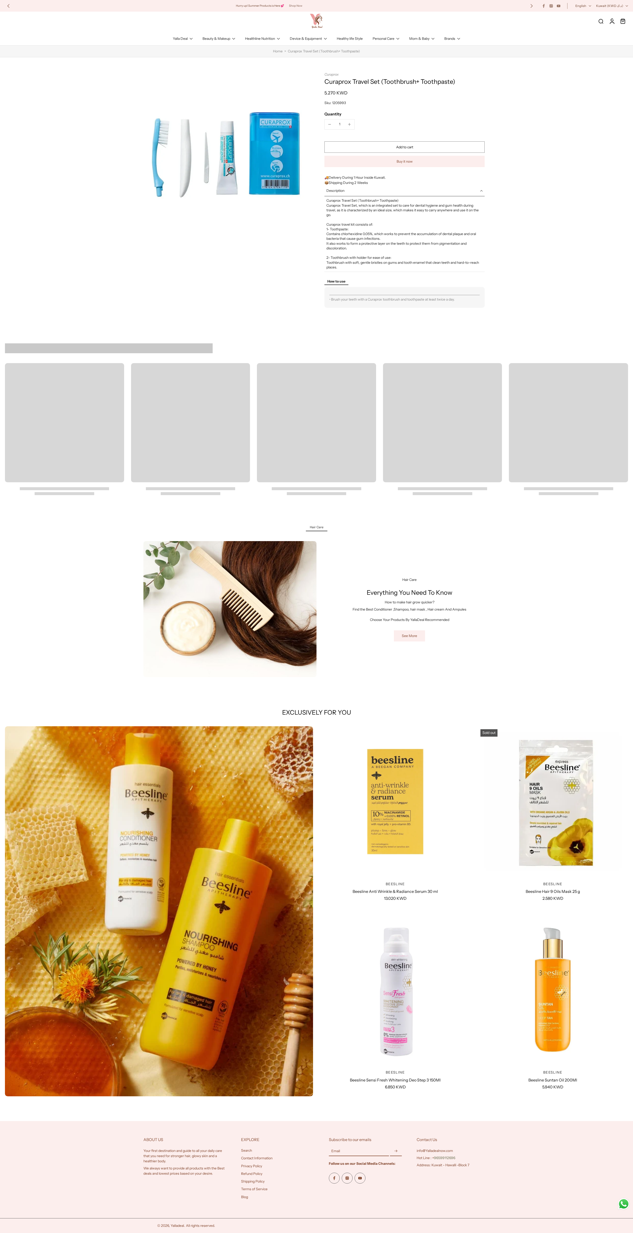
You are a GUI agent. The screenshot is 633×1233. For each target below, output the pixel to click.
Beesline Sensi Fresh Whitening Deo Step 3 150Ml (395, 1080)
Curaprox (331, 74)
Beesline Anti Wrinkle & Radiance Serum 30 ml (395, 891)
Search (246, 1150)
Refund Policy (251, 1173)
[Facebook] (543, 6)
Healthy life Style (350, 38)
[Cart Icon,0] (622, 21)
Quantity (332, 113)
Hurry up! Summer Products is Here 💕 (260, 5)
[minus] (330, 124)
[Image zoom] (226, 154)
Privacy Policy (251, 1166)
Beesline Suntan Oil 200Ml (552, 1080)
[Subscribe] (396, 1151)
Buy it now (405, 161)
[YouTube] (558, 6)
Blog (244, 1197)
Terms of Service (254, 1189)
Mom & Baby (419, 38)
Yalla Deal (180, 38)
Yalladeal (177, 1225)
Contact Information (256, 1158)
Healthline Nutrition (260, 38)
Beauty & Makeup (216, 38)
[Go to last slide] (8, 5)
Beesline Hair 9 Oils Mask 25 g (553, 891)
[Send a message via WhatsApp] (624, 1204)
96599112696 (444, 1158)
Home (278, 51)
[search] (600, 21)
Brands (449, 38)
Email (335, 1151)
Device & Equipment (306, 38)
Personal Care (383, 38)
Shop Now (295, 5)
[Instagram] (551, 6)
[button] (404, 147)
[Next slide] (531, 5)
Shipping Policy (253, 1181)
